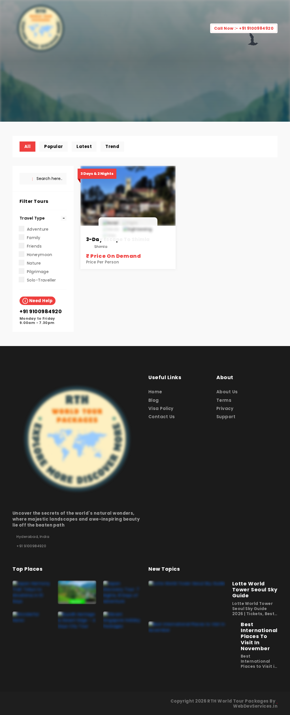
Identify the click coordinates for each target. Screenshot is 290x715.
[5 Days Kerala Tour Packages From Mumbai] (77, 592)
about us (227, 392)
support (225, 417)
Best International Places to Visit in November (259, 636)
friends (34, 246)
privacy (224, 408)
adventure (38, 229)
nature (34, 263)
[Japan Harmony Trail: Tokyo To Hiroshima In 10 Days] (31, 592)
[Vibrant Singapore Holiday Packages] (122, 620)
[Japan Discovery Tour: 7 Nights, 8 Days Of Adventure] (122, 592)
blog (153, 400)
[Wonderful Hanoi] (31, 617)
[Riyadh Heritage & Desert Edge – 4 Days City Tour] (77, 620)
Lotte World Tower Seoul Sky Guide (255, 589)
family (33, 238)
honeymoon (39, 254)
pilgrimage (38, 271)
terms (223, 400)
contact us (161, 417)
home (155, 392)
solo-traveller (41, 280)
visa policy (161, 408)
